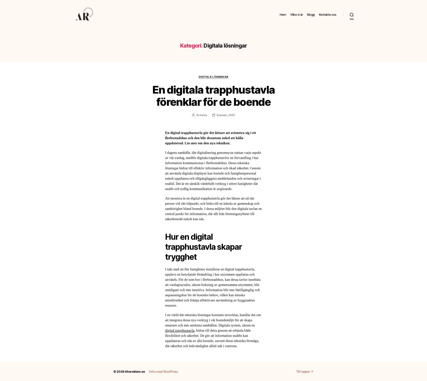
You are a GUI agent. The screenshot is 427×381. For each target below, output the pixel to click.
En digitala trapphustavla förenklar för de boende (213, 95)
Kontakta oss (327, 14)
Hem (283, 14)
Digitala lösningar (213, 76)
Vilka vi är (296, 14)
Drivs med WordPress (163, 371)
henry (203, 115)
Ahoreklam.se (135, 371)
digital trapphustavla (179, 330)
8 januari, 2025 (226, 115)
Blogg (311, 14)
